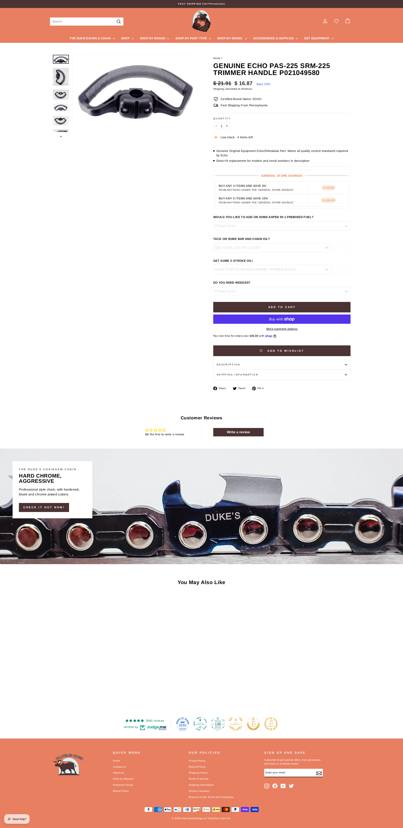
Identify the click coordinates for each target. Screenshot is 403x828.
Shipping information (237, 374)
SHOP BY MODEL (230, 38)
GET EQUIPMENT (317, 38)
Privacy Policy (197, 760)
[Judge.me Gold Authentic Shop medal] (235, 724)
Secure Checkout (199, 791)
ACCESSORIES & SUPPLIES (274, 38)
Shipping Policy (198, 772)
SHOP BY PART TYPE (191, 38)
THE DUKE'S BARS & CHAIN (90, 38)
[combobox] (86, 21)
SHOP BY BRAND (153, 38)
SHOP (126, 38)
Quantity (222, 118)
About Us (118, 772)
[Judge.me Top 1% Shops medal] (253, 724)
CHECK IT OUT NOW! (44, 507)
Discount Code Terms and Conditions (211, 797)
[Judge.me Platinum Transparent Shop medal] (200, 724)
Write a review (238, 432)
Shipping (218, 88)
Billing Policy (121, 791)
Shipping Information (201, 784)
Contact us (119, 766)
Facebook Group (123, 784)
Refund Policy (197, 766)
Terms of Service (199, 778)
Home (216, 58)
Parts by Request (123, 778)
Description (228, 364)
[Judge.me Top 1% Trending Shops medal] (271, 724)
